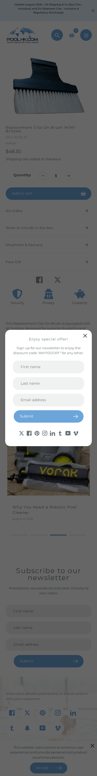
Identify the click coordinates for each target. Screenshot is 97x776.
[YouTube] (68, 433)
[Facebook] (29, 433)
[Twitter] (21, 433)
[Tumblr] (60, 433)
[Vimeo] (75, 433)
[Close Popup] (85, 335)
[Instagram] (44, 433)
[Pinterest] (37, 433)
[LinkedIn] (52, 433)
